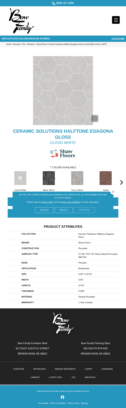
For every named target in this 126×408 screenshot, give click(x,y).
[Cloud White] (20, 178)
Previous (4, 177)
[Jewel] (105, 178)
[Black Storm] (49, 178)
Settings (84, 210)
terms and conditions (71, 202)
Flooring (16, 44)
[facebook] (62, 397)
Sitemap (84, 403)
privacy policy (47, 202)
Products (31, 44)
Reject (63, 210)
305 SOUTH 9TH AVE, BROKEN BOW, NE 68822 (26, 38)
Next (121, 177)
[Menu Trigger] (116, 20)
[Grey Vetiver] (77, 178)
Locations (118, 38)
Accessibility (43, 403)
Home (8, 44)
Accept (44, 210)
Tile (23, 44)
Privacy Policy (73, 403)
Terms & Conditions (58, 403)
